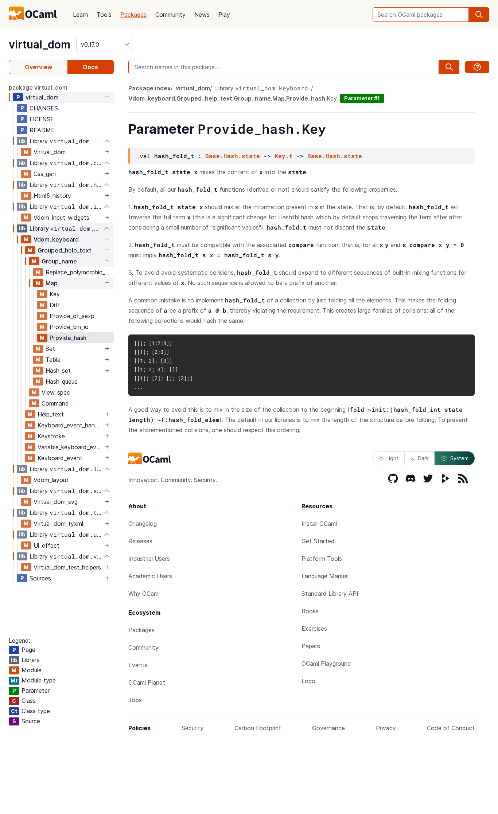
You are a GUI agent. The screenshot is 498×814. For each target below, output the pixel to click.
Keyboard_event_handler (70, 425)
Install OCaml (319, 523)
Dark (423, 458)
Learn (80, 14)
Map (52, 283)
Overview (38, 67)
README (42, 130)
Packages (133, 14)
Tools (104, 14)
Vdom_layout (51, 480)
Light (392, 458)
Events (137, 665)
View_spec (56, 392)
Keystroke (51, 436)
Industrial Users (149, 558)
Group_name (59, 261)
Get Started (318, 541)
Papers (310, 646)
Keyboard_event (60, 458)
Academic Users (150, 576)
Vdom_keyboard (56, 239)
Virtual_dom (50, 152)
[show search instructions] (477, 67)
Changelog (142, 523)
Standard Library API (329, 593)
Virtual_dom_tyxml (58, 523)
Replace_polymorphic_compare (79, 272)
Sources (40, 578)
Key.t (284, 156)
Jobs (135, 700)
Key (55, 294)
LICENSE (42, 119)
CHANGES (44, 108)
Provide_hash (68, 337)
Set (50, 348)
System (459, 458)
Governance (328, 728)
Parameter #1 (362, 98)
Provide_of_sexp (72, 316)
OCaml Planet (146, 682)
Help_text (51, 414)
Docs (90, 67)
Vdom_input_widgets (61, 217)
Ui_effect (46, 545)
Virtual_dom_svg (56, 501)
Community (170, 14)
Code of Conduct (451, 728)
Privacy (386, 728)
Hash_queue (62, 381)
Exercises (314, 628)
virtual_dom (39, 44)
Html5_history (52, 195)
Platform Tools (321, 558)
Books (310, 611)
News (202, 14)
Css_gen (45, 173)
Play (224, 14)
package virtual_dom (38, 87)
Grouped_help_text (65, 250)
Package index (149, 88)
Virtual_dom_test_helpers (67, 567)
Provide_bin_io (69, 326)
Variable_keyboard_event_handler (70, 447)
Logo (308, 681)
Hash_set (58, 370)
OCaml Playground (326, 663)
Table (53, 359)
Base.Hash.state (232, 156)
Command (55, 403)
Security (192, 728)
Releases (140, 541)
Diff (55, 305)
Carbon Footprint (257, 728)
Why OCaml (144, 593)
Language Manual (325, 576)
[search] (479, 14)
